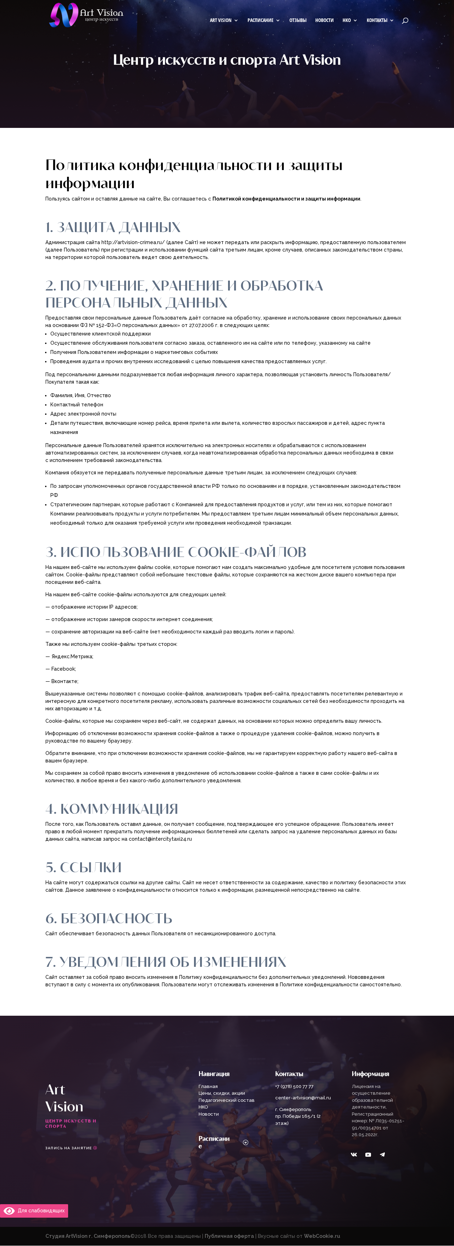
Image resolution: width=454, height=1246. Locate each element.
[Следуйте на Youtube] (368, 1154)
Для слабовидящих (40, 1210)
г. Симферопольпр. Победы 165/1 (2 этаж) (298, 1116)
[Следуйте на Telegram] (382, 1154)
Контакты (377, 20)
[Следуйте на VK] (354, 1154)
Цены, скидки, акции (222, 1093)
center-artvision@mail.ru (303, 1097)
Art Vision (221, 20)
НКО (347, 20)
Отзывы (297, 20)
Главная (208, 1086)
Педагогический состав (227, 1100)
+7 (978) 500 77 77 (294, 1086)
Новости (324, 20)
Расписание (260, 20)
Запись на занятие (68, 1148)
